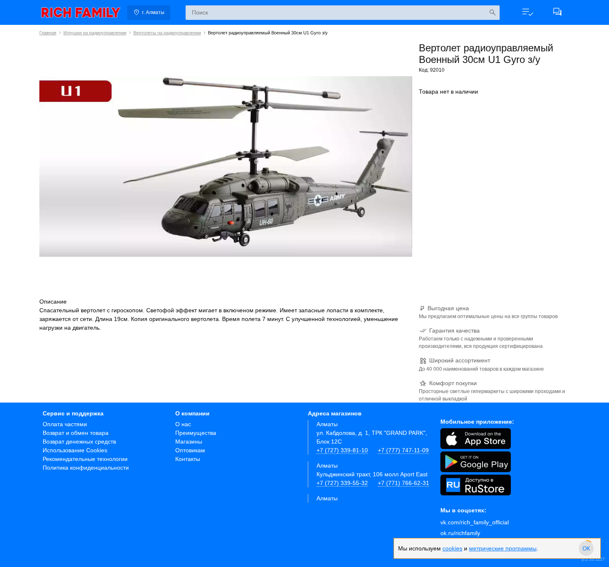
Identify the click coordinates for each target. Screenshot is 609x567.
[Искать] (492, 12)
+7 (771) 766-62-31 (403, 483)
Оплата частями (65, 424)
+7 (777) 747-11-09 (403, 450)
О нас (183, 424)
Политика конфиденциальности (86, 467)
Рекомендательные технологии (85, 459)
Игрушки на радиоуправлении (94, 32)
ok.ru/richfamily (460, 533)
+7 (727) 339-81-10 (342, 450)
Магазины (188, 441)
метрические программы (502, 548)
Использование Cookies (75, 450)
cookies (452, 548)
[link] (80, 12)
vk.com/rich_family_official (474, 522)
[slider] (586, 548)
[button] (527, 12)
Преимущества (195, 432)
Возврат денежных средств (79, 441)
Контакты (187, 459)
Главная (47, 32)
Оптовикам (190, 450)
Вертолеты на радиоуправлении (167, 32)
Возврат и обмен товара (76, 432)
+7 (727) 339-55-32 (342, 483)
